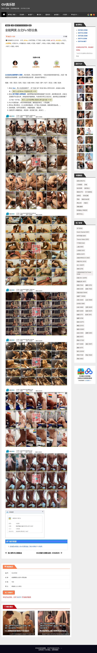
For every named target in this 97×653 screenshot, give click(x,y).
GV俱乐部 (8, 4)
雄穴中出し (80, 214)
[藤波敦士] (89, 157)
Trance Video (83, 239)
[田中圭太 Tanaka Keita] (80, 131)
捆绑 (89, 285)
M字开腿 (32, 40)
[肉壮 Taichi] (89, 148)
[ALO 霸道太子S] (89, 114)
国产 (31, 14)
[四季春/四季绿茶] (56, 63)
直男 (65, 14)
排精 (80, 289)
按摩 (22, 14)
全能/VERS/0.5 (83, 258)
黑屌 (80, 355)
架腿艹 (39, 43)
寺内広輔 (85, 195)
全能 (44, 40)
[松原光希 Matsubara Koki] (89, 89)
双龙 (53, 40)
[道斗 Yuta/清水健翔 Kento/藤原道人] (89, 123)
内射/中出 (81, 261)
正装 (80, 300)
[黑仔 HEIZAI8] (80, 123)
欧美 (48, 14)
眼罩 (80, 311)
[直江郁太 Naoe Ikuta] (89, 165)
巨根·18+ (15, 43)
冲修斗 (86, 203)
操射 (29, 43)
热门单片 (25, 625)
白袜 (80, 307)
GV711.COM (82, 38)
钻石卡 (19, 597)
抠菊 (80, 285)
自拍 (80, 333)
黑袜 (78, 199)
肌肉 (49, 43)
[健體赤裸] (89, 131)
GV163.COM (82, 30)
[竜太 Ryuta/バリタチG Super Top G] (89, 97)
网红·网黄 (12, 14)
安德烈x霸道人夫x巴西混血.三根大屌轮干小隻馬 (26, 546)
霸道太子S (80, 192)
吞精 (80, 269)
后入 (64, 40)
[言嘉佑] (80, 97)
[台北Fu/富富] (36, 63)
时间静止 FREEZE (82, 210)
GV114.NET (82, 41)
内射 (48, 40)
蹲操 (63, 43)
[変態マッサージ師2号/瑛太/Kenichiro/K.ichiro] (80, 106)
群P (6, 628)
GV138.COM (82, 36)
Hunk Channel (83, 232)
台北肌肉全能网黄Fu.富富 (14, 75)
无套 (33, 43)
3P (22, 40)
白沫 (89, 300)
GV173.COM (82, 33)
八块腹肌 (79, 184)
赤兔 (85, 184)
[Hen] (15, 63)
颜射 (80, 347)
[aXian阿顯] (89, 140)
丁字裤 (39, 40)
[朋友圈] (88, 14)
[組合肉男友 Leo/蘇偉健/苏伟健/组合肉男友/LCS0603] (80, 89)
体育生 (81, 254)
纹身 (88, 314)
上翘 (80, 247)
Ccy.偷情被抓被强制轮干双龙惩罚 (17, 631)
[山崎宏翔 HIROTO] (80, 72)
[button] (94, 15)
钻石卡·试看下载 (12, 628)
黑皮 (89, 355)
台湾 (12, 25)
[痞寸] (80, 114)
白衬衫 (81, 303)
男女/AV (79, 203)
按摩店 (79, 195)
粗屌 (89, 311)
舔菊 (80, 336)
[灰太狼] (80, 165)
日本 (40, 14)
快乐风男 (79, 188)
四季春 (9, 43)
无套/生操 (82, 292)
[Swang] (80, 80)
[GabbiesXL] (80, 140)
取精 (57, 14)
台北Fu (59, 40)
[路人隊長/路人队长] (80, 148)
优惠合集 (8, 25)
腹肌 (58, 43)
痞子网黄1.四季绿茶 (19, 94)
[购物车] (91, 14)
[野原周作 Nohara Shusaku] (80, 157)
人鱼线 (81, 250)
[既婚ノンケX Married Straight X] (89, 106)
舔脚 (89, 333)
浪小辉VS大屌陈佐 (15, 553)
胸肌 (53, 43)
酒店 (13, 46)
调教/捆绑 (80, 206)
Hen (26, 40)
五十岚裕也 (88, 192)
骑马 (17, 46)
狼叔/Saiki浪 (85, 199)
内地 (41, 623)
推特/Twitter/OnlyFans (21, 25)
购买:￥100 (11, 36)
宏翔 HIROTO (81, 181)
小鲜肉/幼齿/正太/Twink (84, 273)
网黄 (30, 25)
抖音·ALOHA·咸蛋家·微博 (49, 623)
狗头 (44, 43)
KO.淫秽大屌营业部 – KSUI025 (48, 553)
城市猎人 (87, 188)
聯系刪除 (55, 650)
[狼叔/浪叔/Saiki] (89, 80)
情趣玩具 (23, 43)
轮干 (8, 46)
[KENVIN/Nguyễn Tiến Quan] (89, 72)
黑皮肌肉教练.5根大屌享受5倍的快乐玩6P (55, 631)
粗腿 (80, 314)
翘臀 (80, 318)
